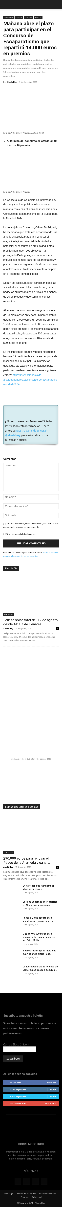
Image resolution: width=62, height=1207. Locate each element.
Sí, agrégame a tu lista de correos (20, 534)
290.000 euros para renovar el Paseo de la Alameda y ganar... (26, 860)
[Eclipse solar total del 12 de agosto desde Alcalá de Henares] (31, 595)
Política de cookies (47, 1193)
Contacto (25, 1197)
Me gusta (51, 1082)
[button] (5, 4)
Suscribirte (50, 1103)
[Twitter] (14, 89)
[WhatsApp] (22, 89)
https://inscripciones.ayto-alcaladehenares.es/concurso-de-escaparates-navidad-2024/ (30, 380)
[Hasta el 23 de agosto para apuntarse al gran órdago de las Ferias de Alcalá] (11, 922)
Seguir (53, 1089)
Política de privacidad (26, 1193)
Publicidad (36, 1197)
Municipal (28, 18)
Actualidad (8, 18)
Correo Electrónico (16, 1044)
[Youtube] (44, 1181)
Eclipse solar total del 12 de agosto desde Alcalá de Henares (30, 622)
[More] (29, 89)
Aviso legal (8, 1193)
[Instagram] (26, 1181)
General (19, 18)
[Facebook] (6, 89)
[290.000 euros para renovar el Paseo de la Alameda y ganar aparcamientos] (31, 834)
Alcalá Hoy (12, 82)
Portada (38, 18)
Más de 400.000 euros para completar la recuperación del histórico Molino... (38, 937)
